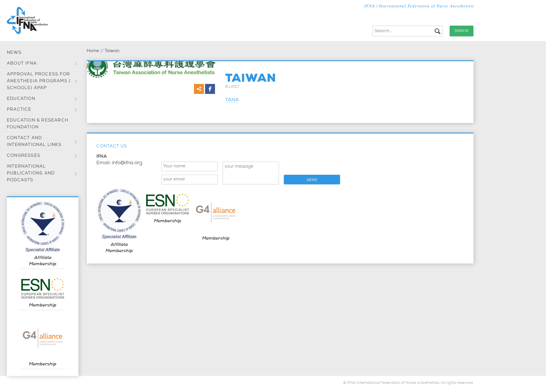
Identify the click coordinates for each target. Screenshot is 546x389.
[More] (199, 89)
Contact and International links (34, 141)
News (14, 53)
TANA (232, 100)
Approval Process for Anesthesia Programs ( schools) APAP (39, 81)
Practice (19, 110)
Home (93, 51)
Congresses (23, 156)
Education (21, 99)
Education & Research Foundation (37, 123)
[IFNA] (27, 20)
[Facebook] (210, 89)
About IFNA (22, 63)
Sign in (461, 31)
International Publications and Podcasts (31, 173)
